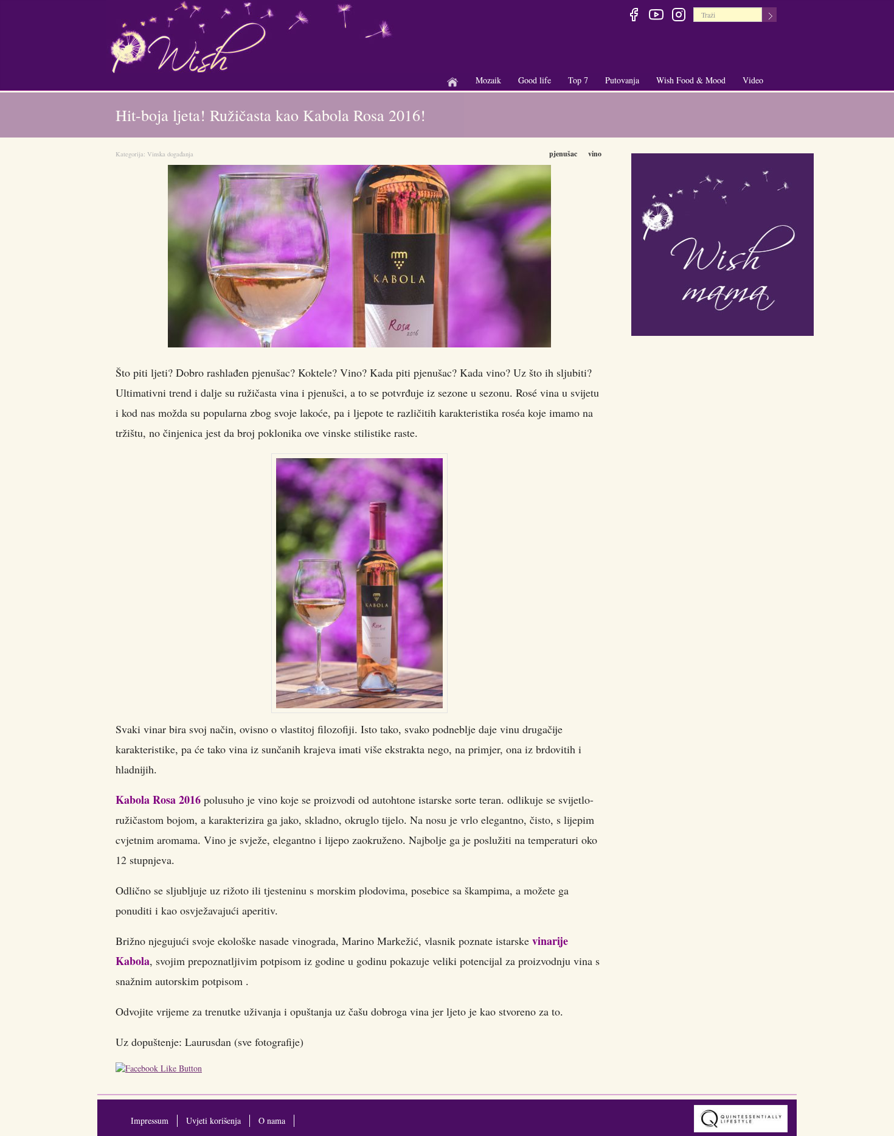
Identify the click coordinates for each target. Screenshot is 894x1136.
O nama (271, 1120)
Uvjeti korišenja (213, 1120)
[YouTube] (656, 16)
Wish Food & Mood (691, 80)
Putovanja (622, 80)
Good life (534, 80)
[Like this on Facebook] (162, 1070)
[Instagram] (678, 16)
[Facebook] (633, 16)
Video (753, 80)
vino (594, 153)
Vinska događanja (170, 154)
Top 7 (578, 80)
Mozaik (488, 80)
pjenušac (563, 153)
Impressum (149, 1120)
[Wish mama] (722, 243)
